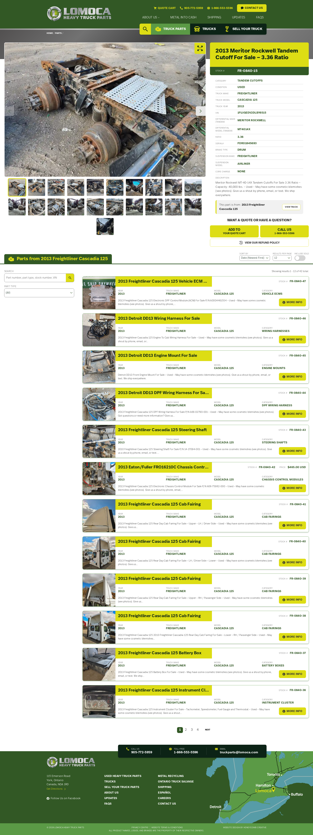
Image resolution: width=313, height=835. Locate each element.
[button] (17, 187)
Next (207, 730)
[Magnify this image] (105, 110)
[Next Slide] (201, 111)
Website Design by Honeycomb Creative (244, 828)
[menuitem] (151, 17)
